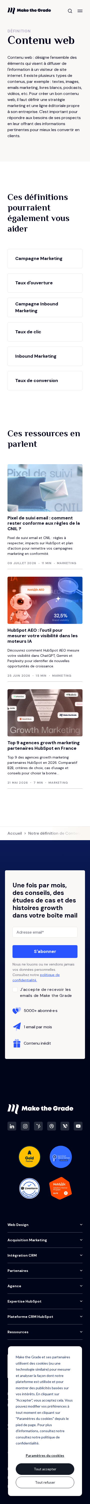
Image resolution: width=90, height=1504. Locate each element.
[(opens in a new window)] (12, 1126)
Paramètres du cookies (45, 1455)
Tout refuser (45, 1482)
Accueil (15, 833)
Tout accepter (45, 1469)
